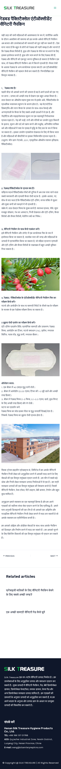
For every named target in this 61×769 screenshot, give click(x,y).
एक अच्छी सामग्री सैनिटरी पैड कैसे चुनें (25, 612)
